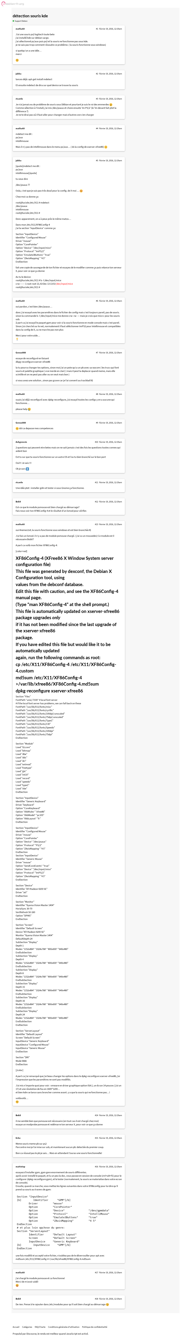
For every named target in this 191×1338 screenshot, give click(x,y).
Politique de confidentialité (94, 1326)
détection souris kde (30, 16)
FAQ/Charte (40, 1326)
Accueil (16, 1326)
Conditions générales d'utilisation (63, 1326)
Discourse (31, 1333)
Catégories (27, 1326)
